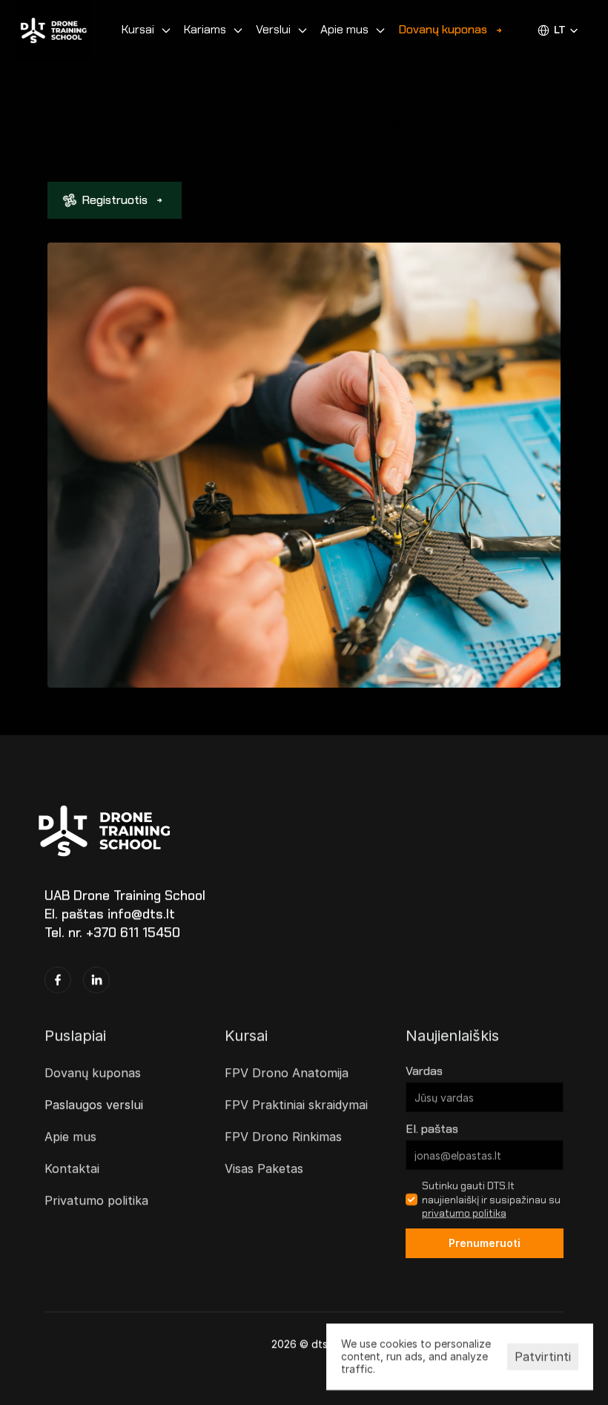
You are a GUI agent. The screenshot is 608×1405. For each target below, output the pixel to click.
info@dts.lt (141, 914)
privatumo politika (464, 1213)
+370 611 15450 (133, 933)
